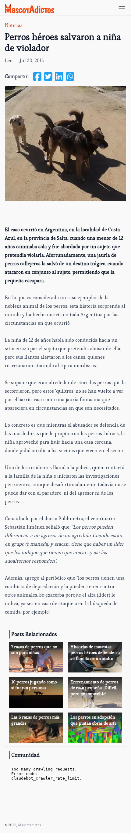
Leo (8, 60)
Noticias (14, 25)
